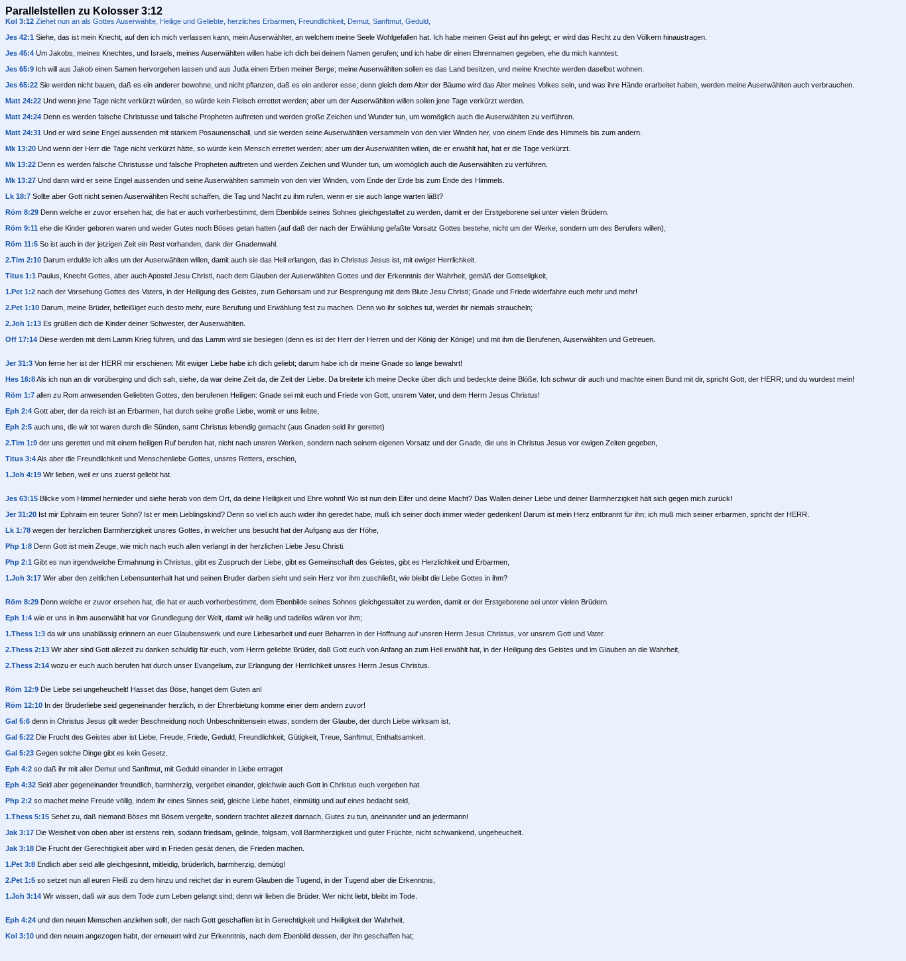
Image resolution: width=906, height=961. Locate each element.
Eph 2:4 (18, 411)
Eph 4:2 (18, 769)
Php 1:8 (18, 546)
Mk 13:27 (20, 180)
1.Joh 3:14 (23, 896)
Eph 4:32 (20, 785)
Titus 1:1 (20, 276)
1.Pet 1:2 (20, 292)
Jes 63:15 (21, 498)
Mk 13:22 (20, 164)
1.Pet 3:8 (20, 864)
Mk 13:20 (20, 148)
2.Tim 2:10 (23, 260)
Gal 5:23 (19, 753)
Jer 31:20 (20, 514)
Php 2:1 (18, 562)
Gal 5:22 (19, 737)
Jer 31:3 (18, 363)
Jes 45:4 (19, 53)
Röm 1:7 (19, 395)
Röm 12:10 (23, 705)
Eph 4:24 (20, 920)
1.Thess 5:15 (27, 816)
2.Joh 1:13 (23, 323)
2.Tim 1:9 (21, 443)
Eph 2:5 (18, 427)
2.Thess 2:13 (27, 649)
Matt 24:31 (23, 133)
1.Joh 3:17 (23, 578)
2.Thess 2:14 (27, 665)
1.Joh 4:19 (23, 475)
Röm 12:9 (21, 689)
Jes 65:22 (21, 85)
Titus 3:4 (20, 459)
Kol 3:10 (19, 936)
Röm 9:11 (21, 228)
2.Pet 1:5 (20, 880)
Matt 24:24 (23, 117)
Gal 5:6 (17, 721)
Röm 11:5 (21, 244)
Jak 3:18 (19, 848)
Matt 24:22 (23, 101)
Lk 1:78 (18, 530)
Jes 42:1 (19, 37)
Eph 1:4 (18, 618)
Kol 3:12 (19, 21)
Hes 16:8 (20, 379)
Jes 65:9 (19, 69)
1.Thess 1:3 (25, 634)
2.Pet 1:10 (22, 307)
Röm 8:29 (21, 212)
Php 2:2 (18, 801)
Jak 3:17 (19, 832)
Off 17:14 (21, 339)
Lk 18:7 (18, 196)
